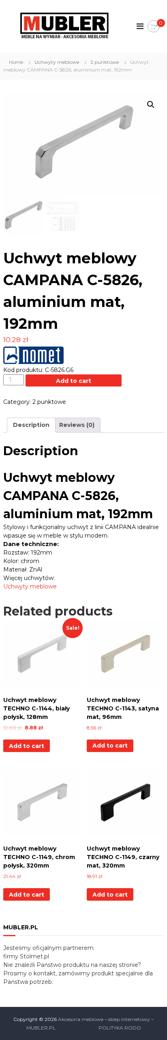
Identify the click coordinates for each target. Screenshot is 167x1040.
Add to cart (73, 380)
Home (16, 62)
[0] (153, 26)
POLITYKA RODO (119, 1028)
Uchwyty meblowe (56, 62)
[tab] (31, 425)
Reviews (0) (76, 425)
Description (31, 425)
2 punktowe (104, 62)
